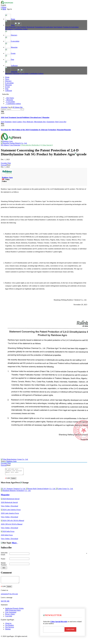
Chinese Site (18, 107)
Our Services (9, 627)
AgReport (14, 65)
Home (13, 19)
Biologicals (30, 27)
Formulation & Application (44, 27)
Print (9, 163)
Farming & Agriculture (71, 27)
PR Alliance (9, 29)
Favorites (4, 163)
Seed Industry (58, 27)
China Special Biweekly (58, 621)
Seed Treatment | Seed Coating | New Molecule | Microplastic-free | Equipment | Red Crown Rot (33, 122)
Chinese (3, 7)
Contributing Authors (36, 73)
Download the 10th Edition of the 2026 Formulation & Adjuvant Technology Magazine (32, 130)
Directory (14, 35)
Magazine (14, 47)
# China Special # (47, 145)
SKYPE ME (5, 601)
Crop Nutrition (21, 27)
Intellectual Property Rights (14, 609)
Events (13, 53)
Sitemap (8, 629)
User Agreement (10, 612)
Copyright (8, 616)
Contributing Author (20, 29)
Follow (4, 181)
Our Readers (9, 625)
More (15, 543)
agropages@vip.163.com (9, 594)
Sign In (9, 9)
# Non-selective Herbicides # (30, 145)
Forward (4, 165)
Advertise (4, 107)
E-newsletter (15, 41)
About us (8, 623)
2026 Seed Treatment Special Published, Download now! (21, 117)
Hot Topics (9, 73)
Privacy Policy (10, 614)
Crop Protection (10, 27)
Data (12, 59)
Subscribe (14, 72)
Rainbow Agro (7, 177)
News (13, 25)
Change (25, 482)
